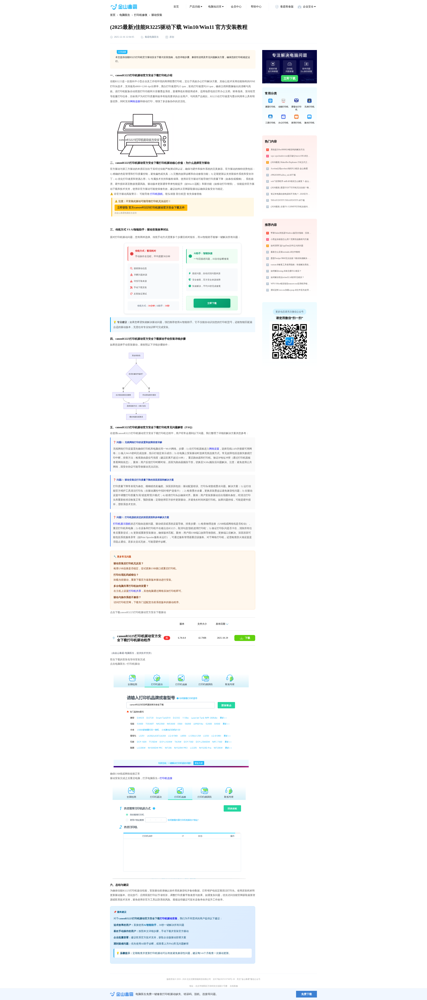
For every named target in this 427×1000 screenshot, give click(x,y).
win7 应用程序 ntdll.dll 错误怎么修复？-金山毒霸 (291, 181)
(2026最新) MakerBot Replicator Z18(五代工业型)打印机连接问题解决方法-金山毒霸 (291, 162)
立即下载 (212, 303)
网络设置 (214, 448)
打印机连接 (166, 778)
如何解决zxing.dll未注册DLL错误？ (286, 271)
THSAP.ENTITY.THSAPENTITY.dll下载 (288, 200)
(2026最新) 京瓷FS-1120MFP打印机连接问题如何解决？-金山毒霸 (291, 206)
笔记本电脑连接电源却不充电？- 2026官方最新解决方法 (291, 194)
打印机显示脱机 (122, 523)
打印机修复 (140, 15)
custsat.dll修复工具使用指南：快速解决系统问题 (291, 264)
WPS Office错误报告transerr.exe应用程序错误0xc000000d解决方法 (291, 283)
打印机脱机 (156, 194)
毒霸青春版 (287, 6)
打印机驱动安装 (168, 918)
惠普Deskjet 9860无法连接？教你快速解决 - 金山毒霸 (291, 258)
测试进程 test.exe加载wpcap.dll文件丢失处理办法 (291, 290)
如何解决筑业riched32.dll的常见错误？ (287, 277)
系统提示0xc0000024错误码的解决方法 (288, 149)
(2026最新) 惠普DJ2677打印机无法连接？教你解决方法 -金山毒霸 (291, 187)
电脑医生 (124, 15)
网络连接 (135, 101)
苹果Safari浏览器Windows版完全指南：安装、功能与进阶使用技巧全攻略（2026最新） (291, 233)
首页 (176, 6)
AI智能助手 (150, 925)
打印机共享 (135, 591)
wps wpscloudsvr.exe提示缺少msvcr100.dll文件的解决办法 (291, 156)
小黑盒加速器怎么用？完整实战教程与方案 (290, 239)
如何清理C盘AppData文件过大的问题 (287, 245)
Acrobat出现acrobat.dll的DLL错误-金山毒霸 (289, 168)
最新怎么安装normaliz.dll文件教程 (285, 252)
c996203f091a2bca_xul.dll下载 (283, 175)
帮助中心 (256, 6)
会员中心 (236, 6)
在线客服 (234, 986)
